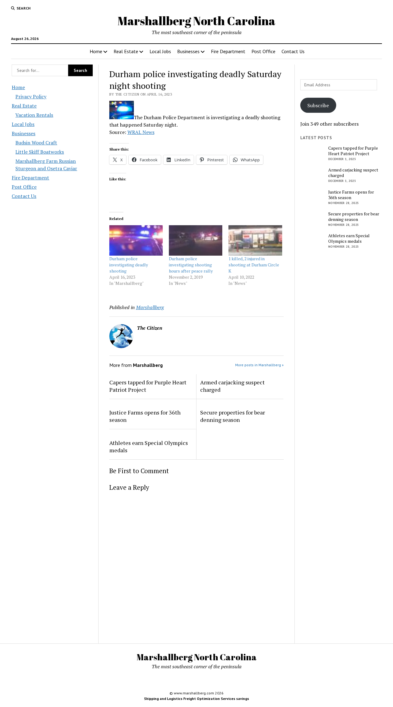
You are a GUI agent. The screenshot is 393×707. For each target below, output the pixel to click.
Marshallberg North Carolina (196, 21)
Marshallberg (150, 307)
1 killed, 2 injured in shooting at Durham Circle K (253, 265)
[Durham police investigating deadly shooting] (136, 240)
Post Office (263, 51)
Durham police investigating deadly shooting (128, 265)
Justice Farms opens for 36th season (145, 416)
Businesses (188, 51)
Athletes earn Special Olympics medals (148, 446)
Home (96, 51)
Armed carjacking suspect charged (232, 386)
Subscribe (318, 105)
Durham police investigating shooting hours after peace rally (191, 265)
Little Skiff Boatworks (39, 151)
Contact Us (293, 51)
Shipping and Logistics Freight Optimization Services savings (196, 698)
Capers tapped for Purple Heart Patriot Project (147, 386)
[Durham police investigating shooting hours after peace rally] (195, 240)
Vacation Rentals (34, 115)
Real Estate (126, 51)
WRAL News (140, 132)
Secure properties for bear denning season (232, 416)
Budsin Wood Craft (36, 142)
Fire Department (228, 51)
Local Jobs (160, 51)
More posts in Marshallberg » (259, 365)
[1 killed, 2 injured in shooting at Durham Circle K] (255, 240)
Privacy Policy (30, 96)
